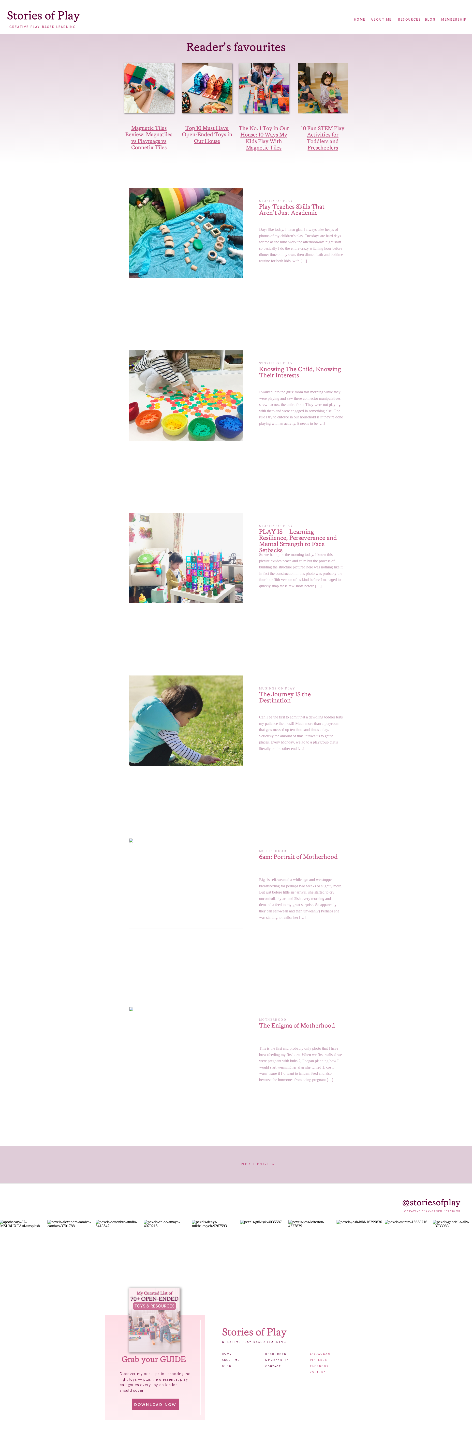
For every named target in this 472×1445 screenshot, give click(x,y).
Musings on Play (277, 688)
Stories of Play (276, 201)
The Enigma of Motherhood (297, 1026)
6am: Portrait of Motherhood (298, 857)
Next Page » (258, 1164)
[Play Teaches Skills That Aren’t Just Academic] (186, 233)
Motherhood (272, 851)
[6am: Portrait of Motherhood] (186, 883)
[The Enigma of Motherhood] (186, 1052)
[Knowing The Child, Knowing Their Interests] (186, 395)
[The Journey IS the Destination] (186, 720)
